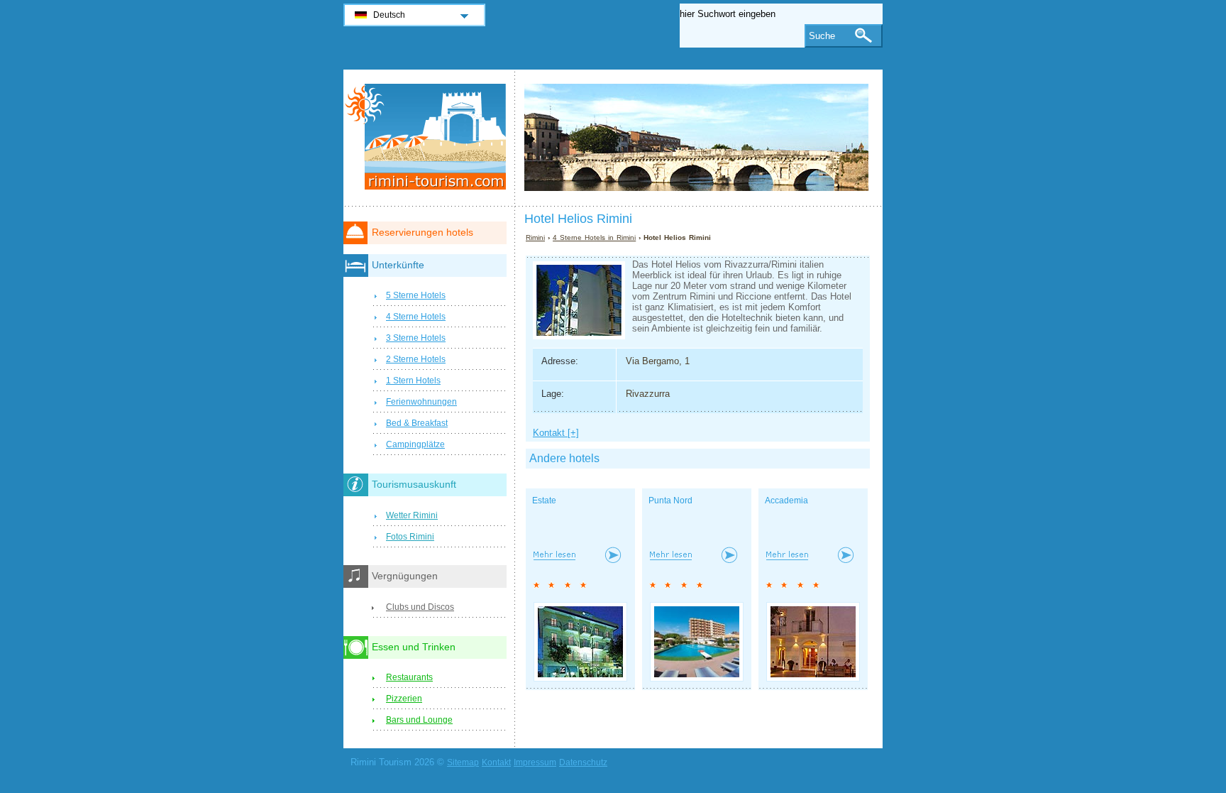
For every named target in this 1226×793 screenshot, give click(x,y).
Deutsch (389, 15)
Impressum (535, 762)
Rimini (535, 237)
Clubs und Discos (420, 607)
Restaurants (409, 677)
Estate (544, 500)
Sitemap (463, 762)
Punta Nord (670, 500)
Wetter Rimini (412, 515)
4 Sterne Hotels (416, 317)
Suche (822, 36)
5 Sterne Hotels (416, 295)
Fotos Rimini (410, 537)
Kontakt (496, 762)
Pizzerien (404, 699)
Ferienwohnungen (421, 402)
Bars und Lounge (419, 720)
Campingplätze (415, 444)
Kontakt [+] (556, 432)
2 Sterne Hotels (416, 359)
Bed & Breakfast (417, 423)
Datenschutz (583, 762)
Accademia (786, 500)
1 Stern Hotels (413, 380)
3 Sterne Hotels (416, 338)
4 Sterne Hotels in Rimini (594, 237)
